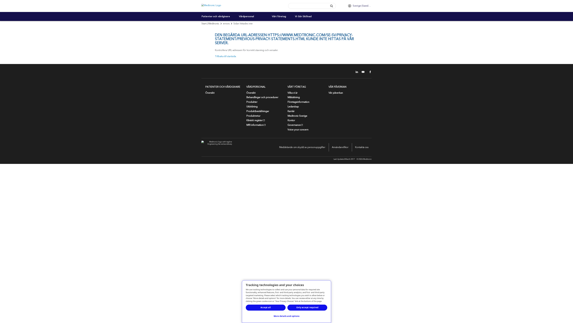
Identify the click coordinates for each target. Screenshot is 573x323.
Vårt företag (279, 16)
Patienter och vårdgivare (216, 16)
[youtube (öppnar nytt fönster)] (362, 72)
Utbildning (252, 107)
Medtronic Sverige (297, 116)
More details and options (286, 316)
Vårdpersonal (246, 16)
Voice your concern (298, 130)
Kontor (291, 120)
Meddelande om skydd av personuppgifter (302, 147)
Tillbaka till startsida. (225, 56)
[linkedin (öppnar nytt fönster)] (355, 72)
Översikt (209, 93)
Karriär (291, 111)
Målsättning (294, 97)
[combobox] (307, 6)
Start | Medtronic (210, 24)
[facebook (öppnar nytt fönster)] (368, 72)
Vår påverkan (336, 93)
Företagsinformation (298, 102)
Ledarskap (293, 107)
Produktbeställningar (257, 111)
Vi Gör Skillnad (303, 16)
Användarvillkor (340, 147)
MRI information (254, 125)
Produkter (251, 102)
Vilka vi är (293, 93)
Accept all (266, 307)
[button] (331, 6)
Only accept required (307, 307)
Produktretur (253, 116)
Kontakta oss (362, 147)
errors (226, 24)
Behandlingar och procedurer (262, 97)
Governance (294, 125)
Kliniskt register (254, 120)
